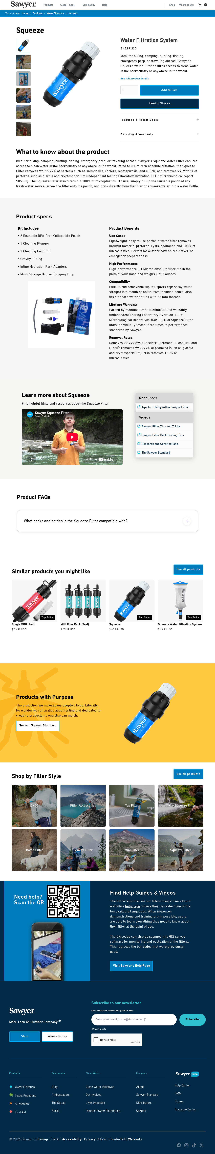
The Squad (59, 1103)
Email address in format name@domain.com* (112, 1011)
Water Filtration (55, 13)
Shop (172, 5)
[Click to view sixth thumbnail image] (23, 129)
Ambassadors (61, 1095)
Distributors (144, 1103)
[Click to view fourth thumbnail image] (23, 95)
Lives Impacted (95, 1103)
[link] (23, 4)
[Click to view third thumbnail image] (23, 78)
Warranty (135, 1139)
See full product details (134, 78)
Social (55, 1111)
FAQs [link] (178, 1093)
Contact (141, 1111)
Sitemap (41, 1139)
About (140, 1087)
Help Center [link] (182, 1085)
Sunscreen (22, 1104)
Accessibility (71, 1139)
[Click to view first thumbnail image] (23, 45)
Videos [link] (179, 1101)
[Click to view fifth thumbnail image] (23, 112)
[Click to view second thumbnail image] (23, 61)
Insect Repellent (25, 1096)
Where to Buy (186, 5)
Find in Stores (159, 103)
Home (25, 13)
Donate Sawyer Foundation (103, 1111)
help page (132, 906)
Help (104, 5)
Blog (54, 1087)
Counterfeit (117, 1139)
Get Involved (93, 1095)
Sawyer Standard (147, 1095)
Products (37, 13)
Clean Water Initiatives (100, 1087)
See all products (188, 569)
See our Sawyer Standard (37, 725)
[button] (49, 4)
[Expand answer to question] (187, 521)
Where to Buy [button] (57, 1036)
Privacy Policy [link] (95, 1139)
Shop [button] (24, 1036)
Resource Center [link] (185, 1109)
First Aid (20, 1112)
